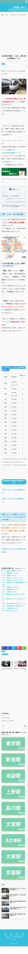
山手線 (8, 591)
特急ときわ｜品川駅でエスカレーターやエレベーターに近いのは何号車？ (15, 206)
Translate (12, 720)
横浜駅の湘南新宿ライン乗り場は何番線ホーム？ (18, 895)
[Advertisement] (14, 35)
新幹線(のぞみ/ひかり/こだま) (15, 594)
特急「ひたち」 (11, 610)
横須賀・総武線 (11, 570)
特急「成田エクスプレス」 (14, 603)
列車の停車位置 (8, 937)
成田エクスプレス (11, 577)
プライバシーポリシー (18, 937)
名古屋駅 (17, 934)
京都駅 (7, 936)
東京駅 (5, 933)
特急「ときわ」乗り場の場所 (12, 196)
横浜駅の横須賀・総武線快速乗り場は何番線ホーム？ (18, 915)
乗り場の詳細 (5, 654)
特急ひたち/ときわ (12, 580)
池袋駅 (17, 933)
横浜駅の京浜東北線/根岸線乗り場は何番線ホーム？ (18, 902)
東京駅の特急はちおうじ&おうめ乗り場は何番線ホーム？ (18, 889)
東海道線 (9, 573)
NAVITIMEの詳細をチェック (12, 153)
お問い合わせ (14, 939)
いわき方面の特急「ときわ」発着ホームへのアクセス (15, 199)
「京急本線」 (10, 608)
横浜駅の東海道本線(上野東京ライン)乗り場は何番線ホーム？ (18, 908)
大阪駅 (23, 934)
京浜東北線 (10, 589)
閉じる (16, 189)
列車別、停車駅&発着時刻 (17, 936)
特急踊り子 (10, 587)
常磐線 (8, 575)
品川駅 (3, 63)
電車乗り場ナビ (20, 7)
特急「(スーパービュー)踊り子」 (16, 599)
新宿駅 (11, 933)
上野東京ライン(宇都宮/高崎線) (15, 582)
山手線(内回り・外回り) (13, 606)
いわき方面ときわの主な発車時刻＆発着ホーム (15, 202)
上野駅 (22, 933)
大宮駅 (10, 934)
